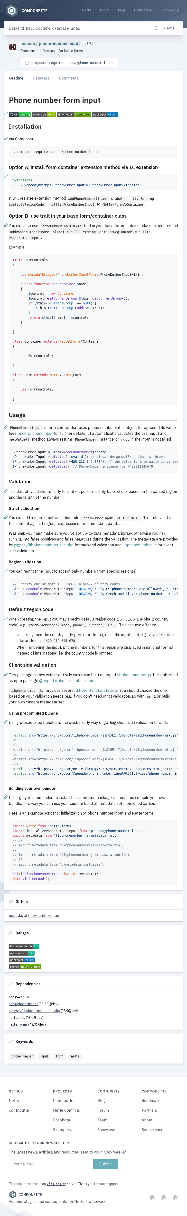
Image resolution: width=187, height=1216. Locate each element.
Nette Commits (66, 1110)
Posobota (61, 1120)
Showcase (106, 1129)
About (147, 1120)
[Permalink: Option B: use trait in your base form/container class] (6, 225)
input (44, 1056)
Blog (121, 10)
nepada (28, 43)
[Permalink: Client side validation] (6, 674)
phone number (22, 1056)
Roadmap (150, 1100)
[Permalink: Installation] (6, 138)
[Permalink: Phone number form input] (6, 113)
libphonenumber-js (139, 544)
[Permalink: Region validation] (6, 570)
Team (102, 1120)
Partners (149, 1110)
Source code (152, 1129)
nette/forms (18, 1024)
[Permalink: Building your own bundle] (6, 797)
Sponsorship (170, 10)
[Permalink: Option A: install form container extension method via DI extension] (6, 176)
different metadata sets (97, 690)
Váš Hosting (56, 1184)
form (59, 1056)
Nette (86, 10)
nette (75, 1056)
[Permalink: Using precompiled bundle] (6, 721)
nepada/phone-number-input (35, 915)
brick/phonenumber (35, 433)
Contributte (143, 10)
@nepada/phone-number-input (66, 680)
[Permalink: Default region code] (6, 618)
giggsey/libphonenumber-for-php (44, 544)
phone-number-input (60, 43)
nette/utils (17, 1017)
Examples (62, 1129)
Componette (30, 1194)
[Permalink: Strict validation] (6, 517)
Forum (104, 10)
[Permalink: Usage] (6, 427)
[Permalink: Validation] (6, 490)
